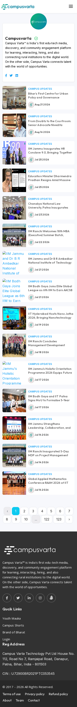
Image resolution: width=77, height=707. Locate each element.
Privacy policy (35, 694)
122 (46, 519)
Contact (34, 700)
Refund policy (58, 694)
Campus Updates (40, 88)
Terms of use (11, 694)
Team (20, 700)
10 (26, 519)
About (6, 700)
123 (58, 519)
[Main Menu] (71, 6)
